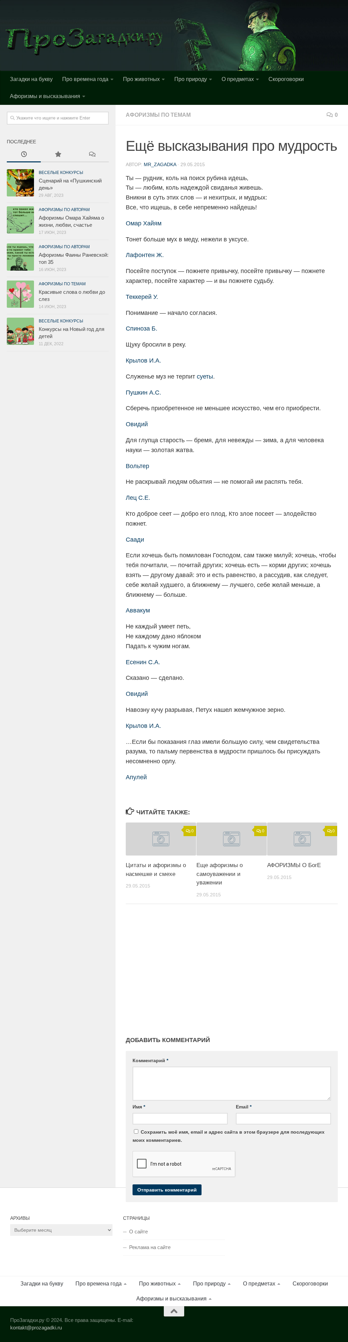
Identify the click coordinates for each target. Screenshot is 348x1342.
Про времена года (85, 79)
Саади (135, 539)
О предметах (238, 79)
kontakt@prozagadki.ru (36, 1327)
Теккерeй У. (142, 296)
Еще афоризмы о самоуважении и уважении (219, 874)
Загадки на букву (31, 79)
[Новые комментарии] (92, 155)
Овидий (137, 424)
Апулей (136, 777)
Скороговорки (286, 79)
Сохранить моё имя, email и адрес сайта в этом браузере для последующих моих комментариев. (229, 1136)
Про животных (141, 79)
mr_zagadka (160, 164)
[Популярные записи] (58, 155)
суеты (205, 376)
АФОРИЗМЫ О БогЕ (294, 865)
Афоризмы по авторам (64, 209)
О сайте (138, 1231)
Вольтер (137, 466)
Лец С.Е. (138, 497)
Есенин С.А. (143, 662)
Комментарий (150, 1060)
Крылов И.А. (143, 360)
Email (243, 1106)
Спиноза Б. (141, 328)
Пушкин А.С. (143, 392)
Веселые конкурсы (61, 172)
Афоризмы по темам (158, 115)
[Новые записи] (24, 155)
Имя (139, 1106)
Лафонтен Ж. (145, 255)
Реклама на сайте (150, 1247)
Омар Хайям (143, 223)
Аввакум (138, 610)
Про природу (190, 79)
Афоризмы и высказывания (45, 96)
